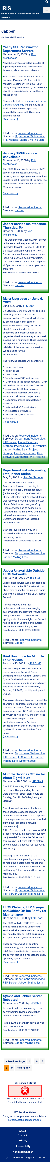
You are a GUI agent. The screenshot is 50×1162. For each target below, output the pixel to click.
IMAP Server (21, 445)
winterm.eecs (27, 760)
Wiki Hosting (37, 456)
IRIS (6, 8)
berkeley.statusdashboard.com (24, 1119)
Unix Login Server (25, 453)
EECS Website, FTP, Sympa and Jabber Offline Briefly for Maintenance (24, 910)
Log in (41, 1157)
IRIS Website (10, 139)
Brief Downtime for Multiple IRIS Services (23, 658)
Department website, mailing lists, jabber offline (24, 472)
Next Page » (23, 1068)
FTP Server (10, 442)
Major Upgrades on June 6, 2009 (23, 300)
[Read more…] (10, 119)
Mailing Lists (37, 139)
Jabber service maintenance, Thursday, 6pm (25, 225)
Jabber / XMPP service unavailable (20, 155)
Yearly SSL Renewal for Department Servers (20, 49)
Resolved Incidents (30, 133)
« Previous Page (15, 1062)
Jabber (24, 139)
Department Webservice (30, 136)
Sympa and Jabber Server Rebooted (22, 998)
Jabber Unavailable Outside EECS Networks (24, 572)
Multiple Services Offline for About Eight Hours (24, 776)
